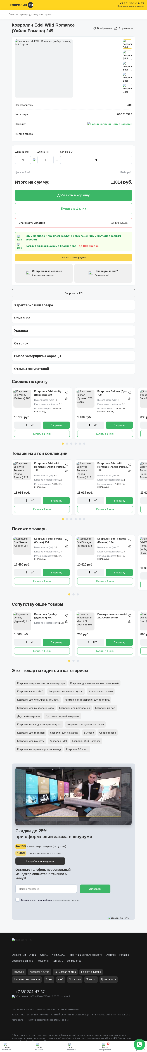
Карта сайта (17, 1020)
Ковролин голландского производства (39, 724)
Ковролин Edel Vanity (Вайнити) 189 (47, 393)
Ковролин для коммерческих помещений (94, 683)
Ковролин (19, 971)
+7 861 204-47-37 (132, 3)
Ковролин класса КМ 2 (30, 691)
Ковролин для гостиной (31, 732)
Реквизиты (43, 960)
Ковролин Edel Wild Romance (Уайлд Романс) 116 (113, 467)
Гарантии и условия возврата (85, 954)
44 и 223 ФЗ (58, 954)
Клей (60, 979)
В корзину (56, 425)
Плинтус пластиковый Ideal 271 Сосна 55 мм (114, 616)
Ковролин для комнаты (30, 740)
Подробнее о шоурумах (40, 861)
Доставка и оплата (22, 960)
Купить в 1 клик (42, 433)
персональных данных (66, 900)
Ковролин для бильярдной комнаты (38, 699)
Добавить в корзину (73, 195)
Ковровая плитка (39, 971)
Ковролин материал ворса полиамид (39, 749)
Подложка (75, 979)
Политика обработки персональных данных (48, 1020)
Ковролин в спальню (101, 691)
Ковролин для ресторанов (74, 707)
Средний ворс (107, 732)
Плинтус (91, 979)
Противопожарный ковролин (62, 716)
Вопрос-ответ (74, 960)
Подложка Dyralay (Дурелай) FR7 (45, 616)
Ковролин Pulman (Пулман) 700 (114, 393)
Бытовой (89, 732)
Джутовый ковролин (28, 716)
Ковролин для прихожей (64, 732)
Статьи (44, 954)
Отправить (95, 888)
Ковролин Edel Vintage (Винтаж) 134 (111, 540)
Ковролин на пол (105, 707)
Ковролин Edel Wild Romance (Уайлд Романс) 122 (50, 467)
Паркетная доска (91, 971)
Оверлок (111, 954)
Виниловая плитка (65, 971)
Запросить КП (73, 293)
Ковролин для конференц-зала (35, 707)
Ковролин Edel (58, 740)
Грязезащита (108, 979)
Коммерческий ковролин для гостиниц (87, 699)
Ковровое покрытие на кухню (66, 691)
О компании (19, 954)
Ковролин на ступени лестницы (85, 724)
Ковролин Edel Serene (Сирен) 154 (48, 540)
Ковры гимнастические (27, 979)
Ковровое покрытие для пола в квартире (41, 683)
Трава (49, 979)
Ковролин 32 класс (77, 749)
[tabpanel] (42, 413)
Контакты (58, 960)
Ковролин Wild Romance (86, 740)
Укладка (124, 954)
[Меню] (5, 5)
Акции (33, 954)
